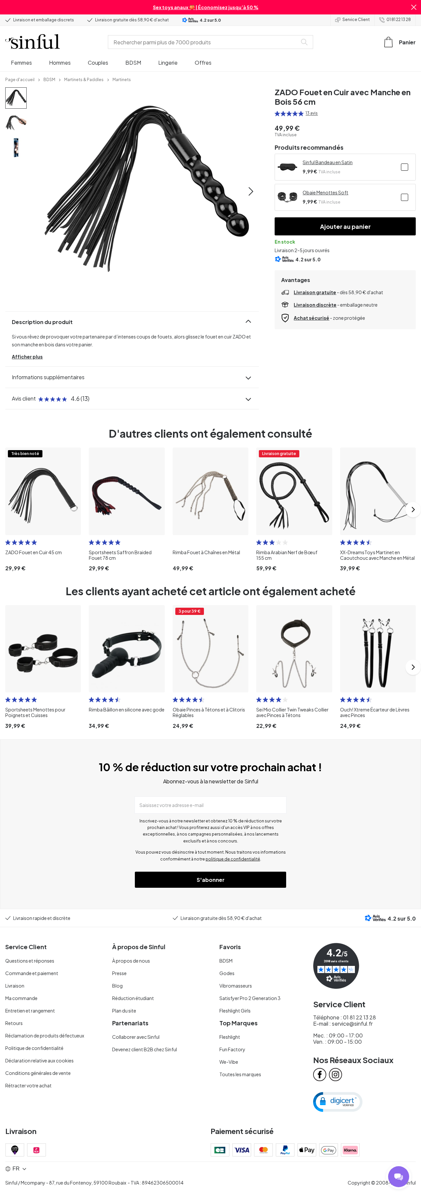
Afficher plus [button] (27, 357)
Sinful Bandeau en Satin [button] (328, 162)
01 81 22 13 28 (398, 19)
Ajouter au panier (345, 226)
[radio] (277, 113)
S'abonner (211, 879)
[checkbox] (404, 167)
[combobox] (204, 42)
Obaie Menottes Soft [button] (325, 192)
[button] (413, 7)
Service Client (356, 19)
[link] (20, 79)
